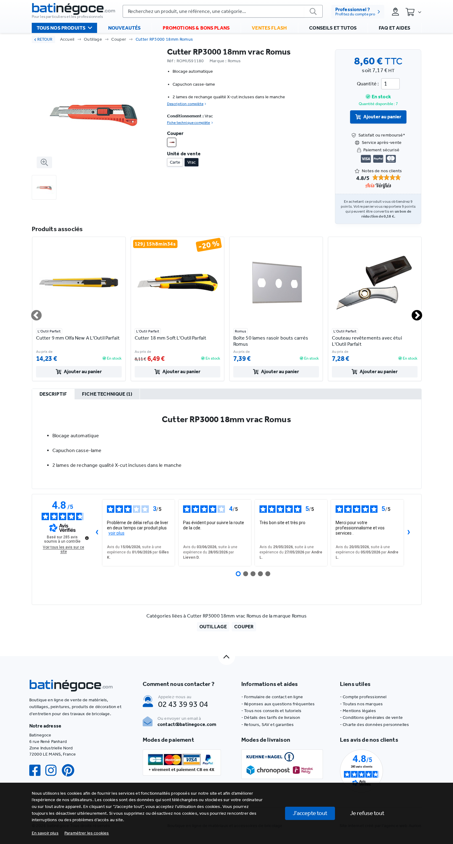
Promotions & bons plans (196, 28)
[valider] (313, 11)
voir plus (116, 533)
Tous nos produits (61, 28)
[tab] (53, 394)
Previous (33, 313)
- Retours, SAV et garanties (267, 724)
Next (413, 313)
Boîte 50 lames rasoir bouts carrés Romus (270, 341)
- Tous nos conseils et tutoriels (271, 710)
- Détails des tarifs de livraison (270, 717)
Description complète (185, 104)
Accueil (67, 39)
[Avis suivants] (409, 532)
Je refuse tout (367, 813)
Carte (175, 162)
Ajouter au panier (382, 117)
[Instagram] (53, 770)
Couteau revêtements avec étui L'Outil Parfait (367, 341)
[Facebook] (37, 770)
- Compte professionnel (363, 696)
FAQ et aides (394, 28)
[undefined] (86, 538)
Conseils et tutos (333, 28)
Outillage (93, 39)
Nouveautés (124, 28)
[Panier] (413, 11)
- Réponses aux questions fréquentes (278, 704)
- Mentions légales (358, 710)
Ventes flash (269, 28)
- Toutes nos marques (361, 704)
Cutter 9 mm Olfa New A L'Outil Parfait (78, 338)
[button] (86, 833)
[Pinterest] (71, 770)
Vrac (191, 162)
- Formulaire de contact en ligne (272, 696)
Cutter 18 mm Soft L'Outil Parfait (170, 338)
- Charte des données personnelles (374, 724)
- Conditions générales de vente (371, 717)
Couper (118, 39)
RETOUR (44, 39)
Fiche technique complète (188, 122)
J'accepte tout (310, 813)
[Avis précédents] (97, 532)
